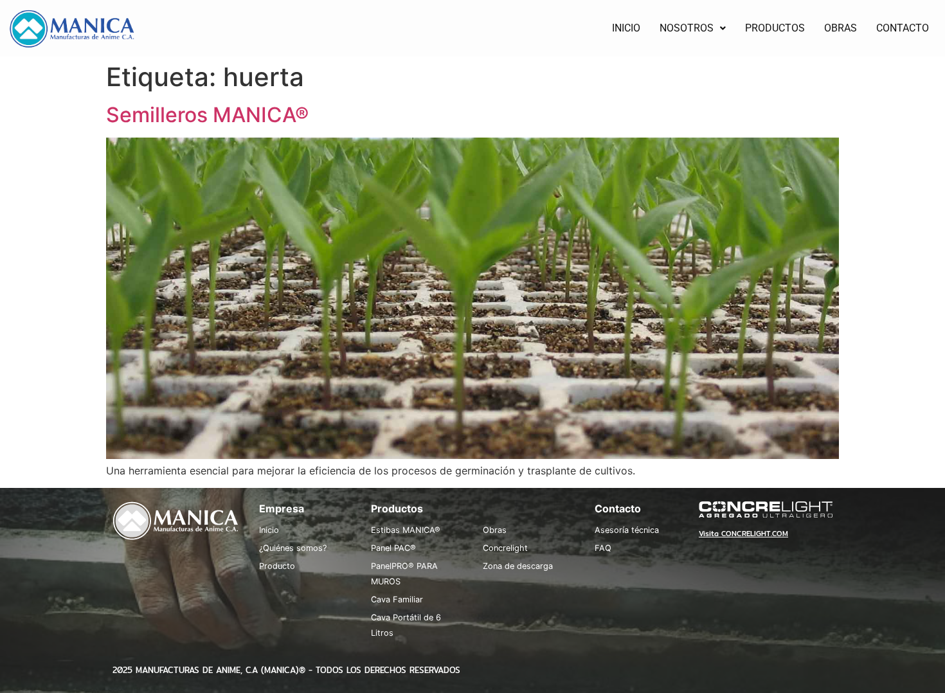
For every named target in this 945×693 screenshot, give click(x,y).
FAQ (603, 548)
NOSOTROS (687, 28)
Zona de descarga (518, 566)
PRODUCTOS (775, 28)
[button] (692, 28)
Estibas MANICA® (405, 530)
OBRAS (840, 28)
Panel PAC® (393, 548)
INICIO (626, 28)
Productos (397, 508)
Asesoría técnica (627, 530)
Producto (277, 566)
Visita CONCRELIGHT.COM (743, 533)
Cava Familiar (397, 599)
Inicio (269, 530)
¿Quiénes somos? (293, 548)
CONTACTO (902, 28)
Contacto (618, 508)
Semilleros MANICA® (207, 114)
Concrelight (505, 548)
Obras (495, 530)
